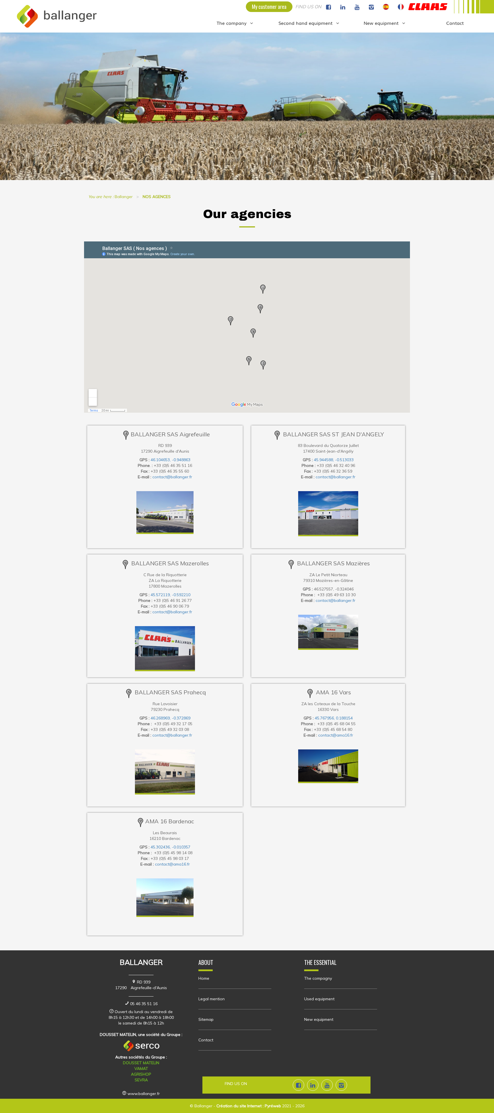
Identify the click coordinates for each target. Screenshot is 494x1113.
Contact (205, 1040)
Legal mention (211, 998)
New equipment (318, 1019)
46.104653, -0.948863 (170, 459)
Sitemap (206, 1019)
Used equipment (319, 998)
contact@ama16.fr (335, 735)
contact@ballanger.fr (172, 476)
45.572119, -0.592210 (170, 594)
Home (203, 978)
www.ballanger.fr (144, 1093)
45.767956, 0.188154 (334, 718)
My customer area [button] (269, 6)
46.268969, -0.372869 (170, 718)
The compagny (318, 978)
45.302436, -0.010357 (170, 847)
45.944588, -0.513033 (334, 459)
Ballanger (203, 1105)
